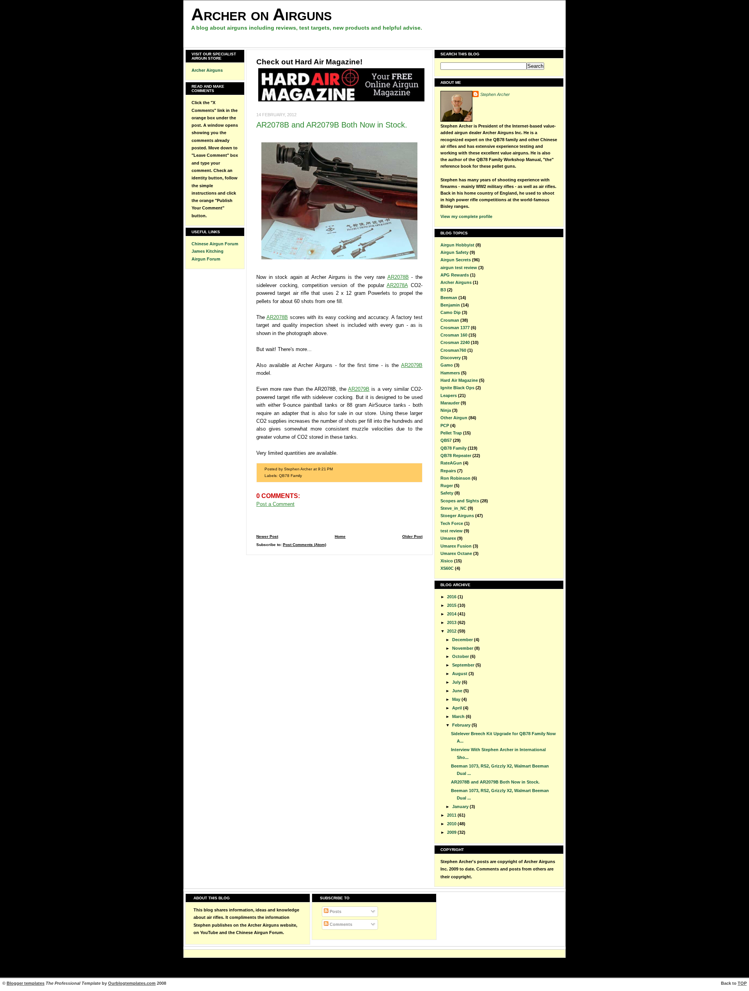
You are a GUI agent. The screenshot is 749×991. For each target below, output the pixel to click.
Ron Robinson (455, 478)
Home (340, 536)
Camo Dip (450, 312)
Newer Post (267, 536)
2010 (452, 823)
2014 (452, 614)
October (461, 656)
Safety (446, 493)
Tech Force (451, 523)
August (460, 673)
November (463, 648)
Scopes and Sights (459, 500)
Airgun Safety (454, 252)
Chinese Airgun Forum (215, 243)
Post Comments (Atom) (304, 544)
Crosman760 (453, 350)
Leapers (448, 395)
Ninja (445, 410)
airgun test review (458, 267)
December (463, 639)
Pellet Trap (451, 433)
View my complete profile (466, 216)
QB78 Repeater (455, 455)
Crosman (449, 320)
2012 (452, 631)
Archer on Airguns (261, 14)
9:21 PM (325, 469)
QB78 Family (290, 475)
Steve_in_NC (453, 508)
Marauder (450, 403)
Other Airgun (453, 417)
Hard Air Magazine (459, 380)
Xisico (446, 560)
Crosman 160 (453, 335)
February (462, 725)
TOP (742, 983)
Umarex (448, 538)
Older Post (412, 536)
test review (451, 530)
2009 (452, 832)
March (459, 716)
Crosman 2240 (455, 342)
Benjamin (450, 305)
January (461, 806)
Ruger (446, 485)
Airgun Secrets (455, 259)
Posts (334, 911)
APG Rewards (454, 275)
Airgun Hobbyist (457, 245)
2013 (452, 622)
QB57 (446, 440)
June (457, 690)
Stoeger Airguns (457, 515)
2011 (452, 815)
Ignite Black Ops (457, 387)
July (457, 682)
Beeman (448, 297)
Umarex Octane (456, 553)
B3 (443, 289)
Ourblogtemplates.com (132, 983)
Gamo (446, 365)
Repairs (448, 470)
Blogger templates (25, 983)
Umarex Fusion (456, 546)
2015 (452, 605)
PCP (444, 425)
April (457, 708)
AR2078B (398, 277)
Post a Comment (275, 504)
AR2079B (411, 365)
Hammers (450, 373)
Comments (340, 924)
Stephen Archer (495, 94)
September (464, 665)
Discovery (450, 357)
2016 (452, 596)
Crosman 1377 (455, 327)
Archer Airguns (207, 70)
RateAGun (451, 463)
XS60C (447, 568)
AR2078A (397, 285)
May (456, 699)
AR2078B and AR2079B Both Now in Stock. (331, 125)
